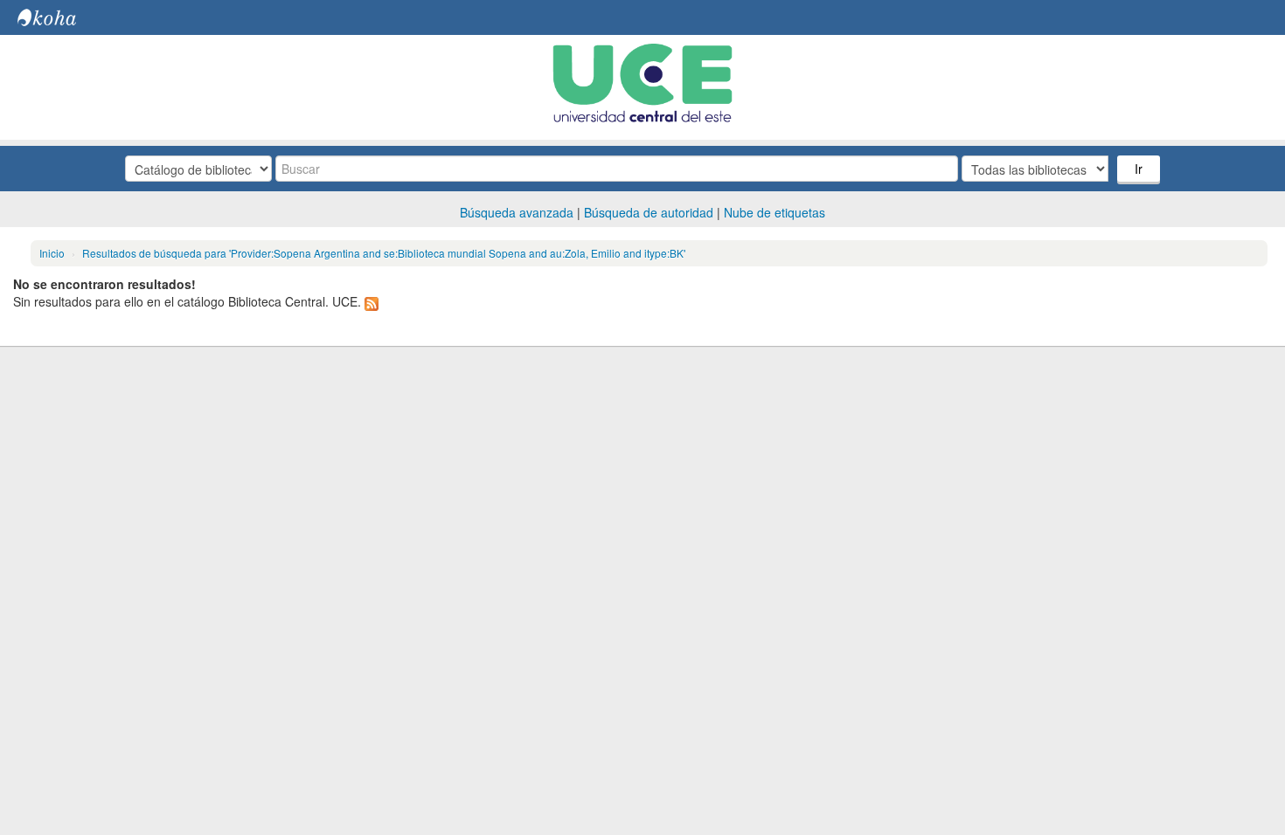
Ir (1139, 168)
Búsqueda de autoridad (648, 212)
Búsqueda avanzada (516, 212)
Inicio (52, 252)
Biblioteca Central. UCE (61, 17)
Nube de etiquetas (774, 212)
